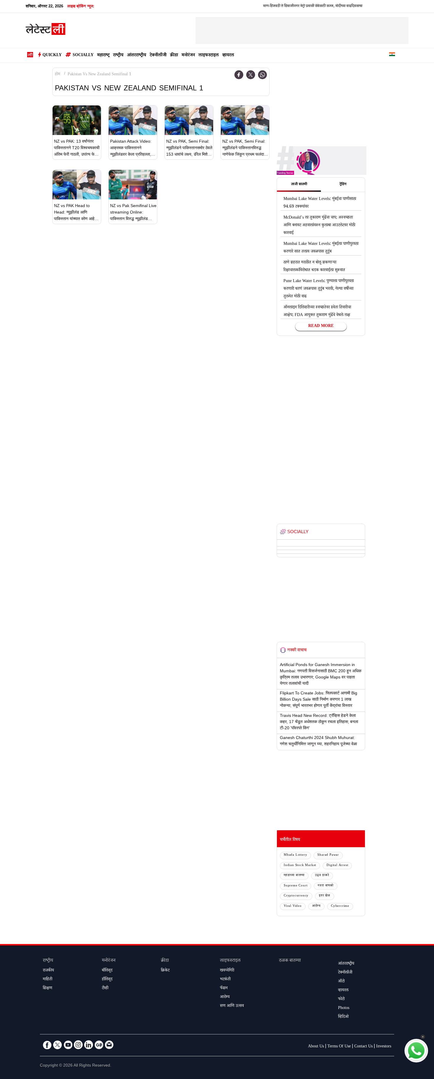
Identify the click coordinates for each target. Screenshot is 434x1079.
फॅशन (224, 988)
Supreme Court (295, 885)
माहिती (47, 980)
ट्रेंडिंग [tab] (343, 185)
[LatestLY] (45, 30)
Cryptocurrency (296, 896)
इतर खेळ (324, 896)
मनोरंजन (188, 55)
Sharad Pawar (328, 855)
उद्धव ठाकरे (322, 875)
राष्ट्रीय (118, 55)
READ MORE (321, 326)
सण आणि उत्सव (232, 1006)
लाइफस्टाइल (208, 55)
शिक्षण (47, 988)
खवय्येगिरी (227, 971)
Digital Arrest (337, 865)
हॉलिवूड (107, 980)
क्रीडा (174, 55)
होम (57, 74)
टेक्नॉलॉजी (158, 55)
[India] (392, 55)
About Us (316, 1047)
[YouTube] (67, 1044)
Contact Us (363, 1047)
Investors (383, 1047)
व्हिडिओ (343, 1017)
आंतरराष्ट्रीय (136, 55)
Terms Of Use (339, 1047)
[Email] (109, 1044)
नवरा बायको (326, 885)
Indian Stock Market (300, 865)
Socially (83, 55)
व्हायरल (228, 55)
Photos (343, 1008)
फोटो (341, 999)
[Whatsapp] (262, 74)
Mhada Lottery (295, 855)
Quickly (52, 55)
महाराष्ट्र (103, 55)
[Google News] (98, 1044)
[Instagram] (78, 1044)
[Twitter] (250, 74)
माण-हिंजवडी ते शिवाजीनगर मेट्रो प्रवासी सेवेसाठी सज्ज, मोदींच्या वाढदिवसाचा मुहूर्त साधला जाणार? (304, 6)
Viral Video (293, 906)
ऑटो (341, 982)
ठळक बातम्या (290, 961)
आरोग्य (316, 906)
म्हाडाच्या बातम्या (294, 875)
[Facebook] (238, 74)
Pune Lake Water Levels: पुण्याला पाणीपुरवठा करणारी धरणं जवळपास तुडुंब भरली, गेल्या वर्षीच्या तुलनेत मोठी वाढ (318, 289)
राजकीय (48, 971)
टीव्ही (105, 988)
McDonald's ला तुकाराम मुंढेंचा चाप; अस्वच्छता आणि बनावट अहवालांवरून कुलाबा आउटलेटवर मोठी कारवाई (319, 226)
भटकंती (225, 980)
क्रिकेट (165, 971)
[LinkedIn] (88, 1044)
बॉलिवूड (107, 971)
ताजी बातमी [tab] (299, 185)
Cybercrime (340, 906)
